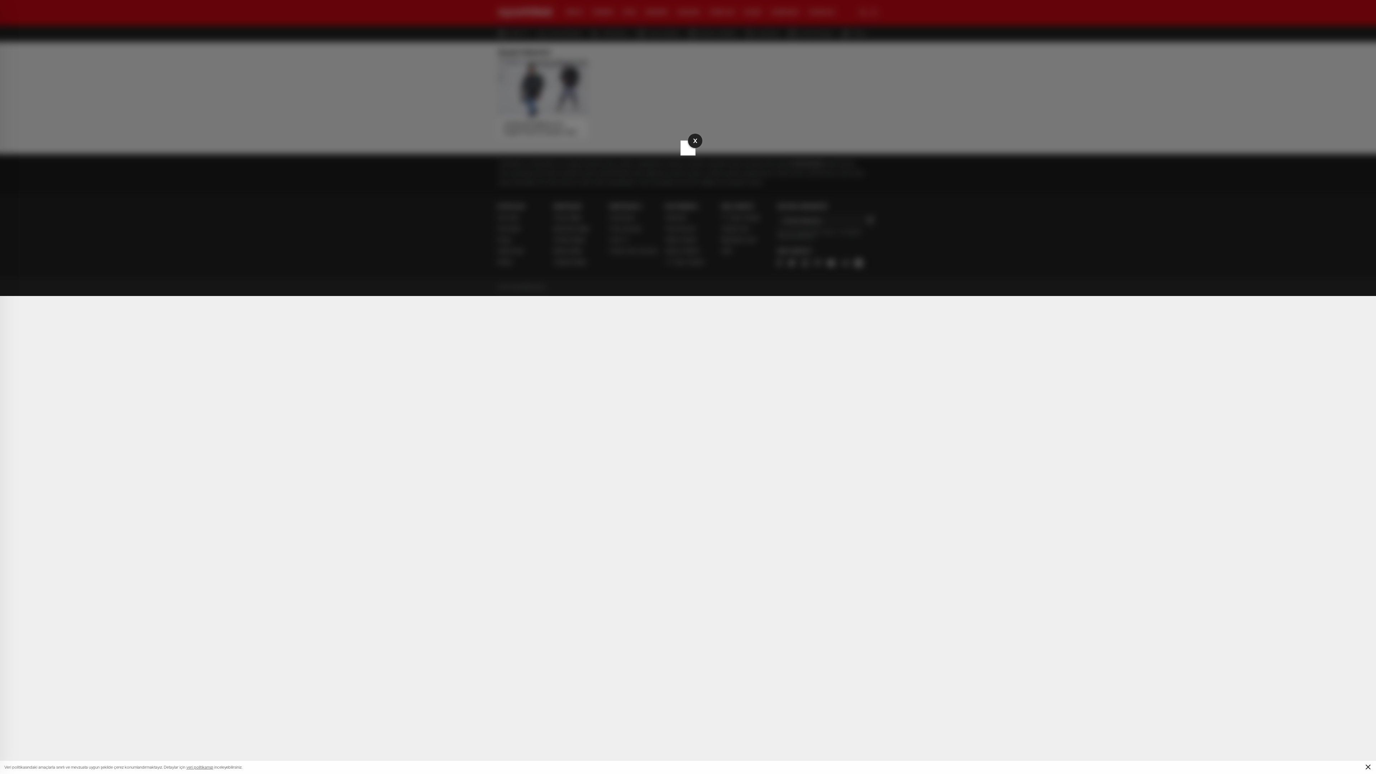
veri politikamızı (199, 767)
